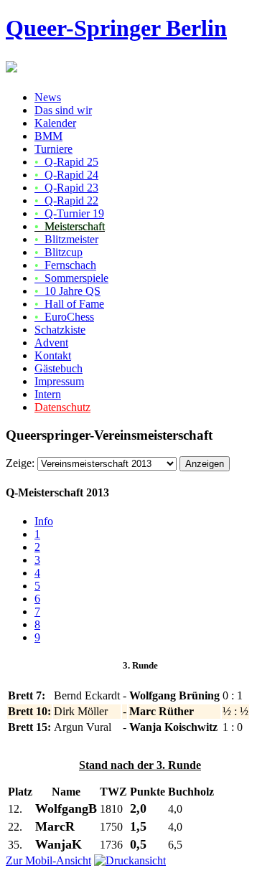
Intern (47, 394)
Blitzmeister (66, 239)
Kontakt (52, 355)
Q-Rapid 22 (66, 200)
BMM (48, 136)
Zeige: (20, 463)
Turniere (53, 149)
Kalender (55, 123)
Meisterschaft (69, 226)
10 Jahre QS (67, 291)
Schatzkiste (59, 330)
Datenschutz (62, 407)
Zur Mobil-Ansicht (48, 860)
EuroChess (64, 317)
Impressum (59, 381)
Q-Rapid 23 (66, 187)
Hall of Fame (69, 304)
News (47, 97)
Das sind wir (63, 110)
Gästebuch (58, 368)
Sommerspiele (71, 278)
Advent (51, 342)
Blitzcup (58, 252)
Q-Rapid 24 (66, 175)
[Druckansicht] (130, 860)
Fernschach (65, 265)
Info (43, 521)
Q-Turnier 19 (69, 213)
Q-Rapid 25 (66, 162)
